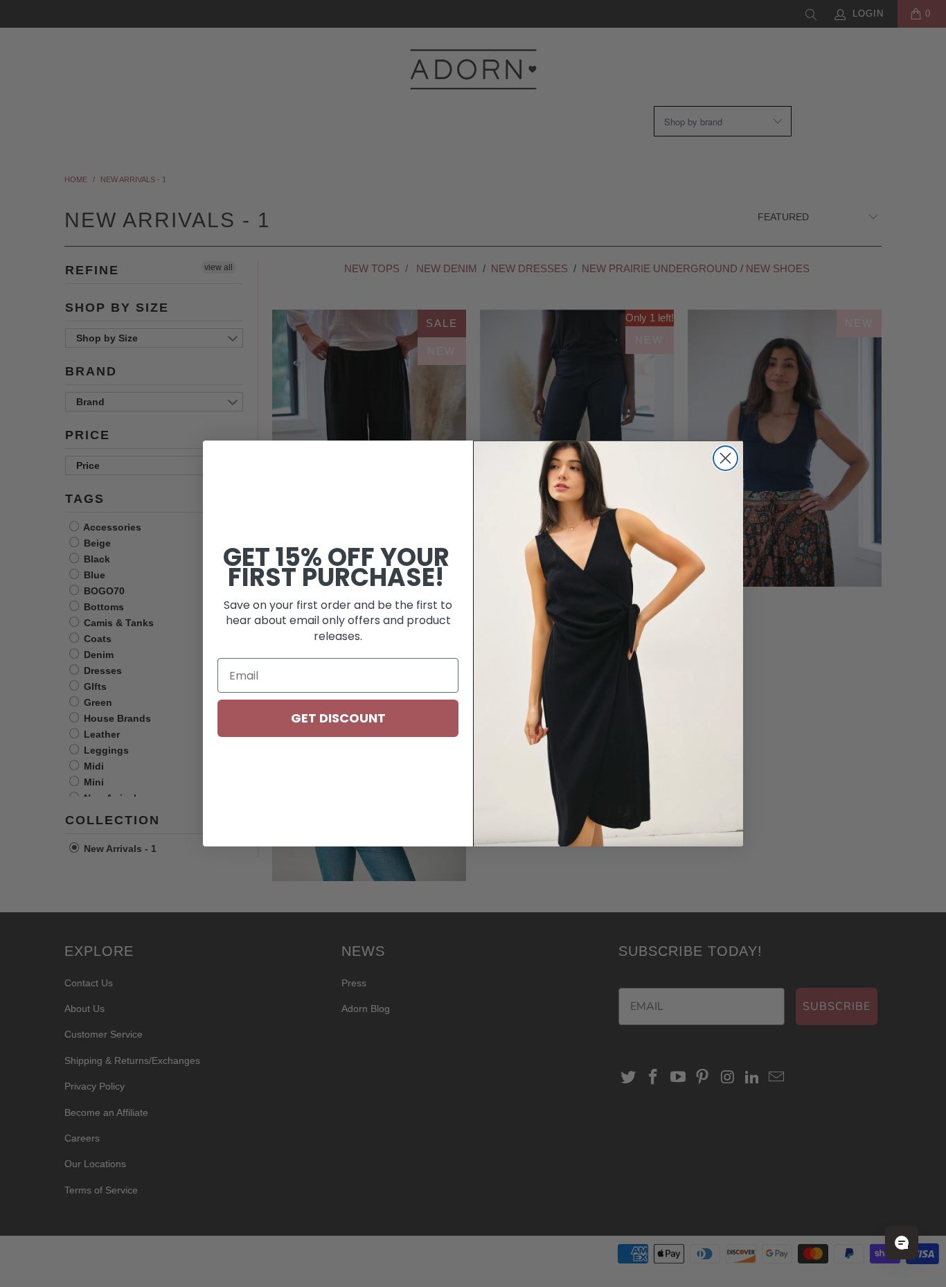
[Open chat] (901, 1242)
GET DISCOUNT (338, 718)
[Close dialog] (725, 458)
